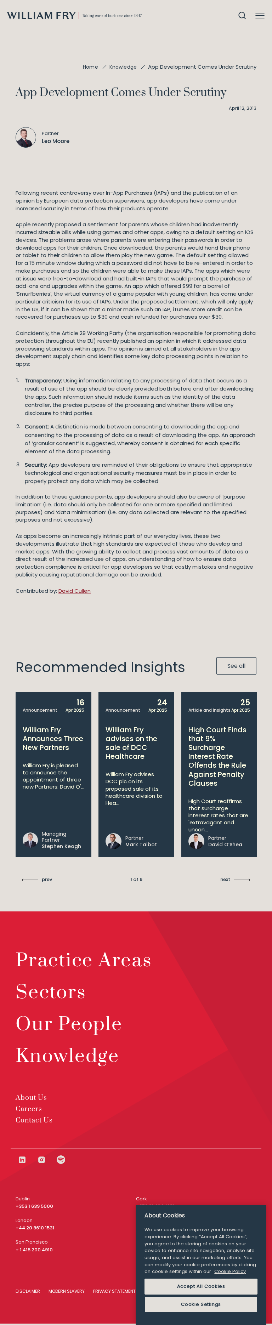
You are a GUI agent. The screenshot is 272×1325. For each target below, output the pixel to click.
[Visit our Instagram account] (47, 1159)
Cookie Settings (201, 1304)
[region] (201, 1265)
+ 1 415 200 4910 (34, 1249)
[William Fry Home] (74, 15)
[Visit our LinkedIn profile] (27, 1159)
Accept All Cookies (201, 1286)
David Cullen (74, 591)
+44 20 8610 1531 (35, 1227)
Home (90, 66)
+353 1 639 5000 (34, 1206)
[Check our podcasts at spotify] (61, 1159)
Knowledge (123, 66)
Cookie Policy (230, 1271)
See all (236, 666)
